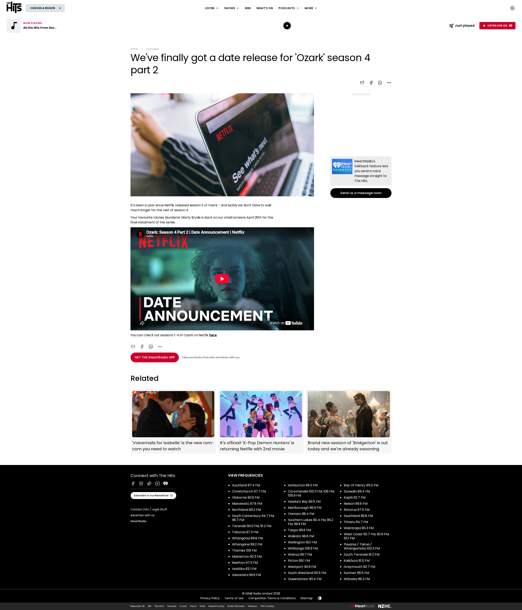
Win (248, 8)
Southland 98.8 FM (358, 515)
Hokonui (252, 606)
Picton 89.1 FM (299, 560)
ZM (149, 606)
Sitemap (307, 598)
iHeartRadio (138, 521)
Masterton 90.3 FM (247, 556)
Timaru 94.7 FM (356, 522)
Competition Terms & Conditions (272, 598)
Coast (183, 606)
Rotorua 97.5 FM (356, 509)
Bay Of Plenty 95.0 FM (361, 485)
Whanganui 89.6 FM (247, 538)
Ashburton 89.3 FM (302, 485)
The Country (267, 606)
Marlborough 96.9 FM (304, 507)
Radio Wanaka (236, 606)
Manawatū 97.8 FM (247, 503)
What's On (264, 8)
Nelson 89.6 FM (355, 503)
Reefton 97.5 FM (245, 562)
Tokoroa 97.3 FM (245, 532)
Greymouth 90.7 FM (359, 566)
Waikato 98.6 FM (301, 536)
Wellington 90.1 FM (302, 542)
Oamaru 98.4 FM (301, 513)
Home (134, 49)
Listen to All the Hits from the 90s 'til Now (33, 26)
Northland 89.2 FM (246, 509)
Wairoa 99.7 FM (300, 554)
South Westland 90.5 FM (307, 572)
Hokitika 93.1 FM (244, 568)
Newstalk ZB (137, 606)
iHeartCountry (216, 606)
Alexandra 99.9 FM (246, 575)
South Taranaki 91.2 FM (361, 554)
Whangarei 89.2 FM (247, 544)
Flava (193, 606)
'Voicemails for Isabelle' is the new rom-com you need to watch (173, 421)
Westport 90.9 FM (302, 566)
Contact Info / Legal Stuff (148, 509)
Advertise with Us (142, 515)
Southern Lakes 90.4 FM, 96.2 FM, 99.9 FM (310, 522)
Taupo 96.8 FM (299, 530)
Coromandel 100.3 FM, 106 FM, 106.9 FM (311, 493)
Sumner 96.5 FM (356, 572)
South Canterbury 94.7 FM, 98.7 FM (253, 517)
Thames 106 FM (244, 550)
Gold (202, 606)
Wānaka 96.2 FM (357, 579)
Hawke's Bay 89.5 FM (304, 501)
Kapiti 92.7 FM (354, 497)
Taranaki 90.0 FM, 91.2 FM (251, 526)
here (213, 335)
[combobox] (389, 82)
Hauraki (171, 606)
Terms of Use (234, 598)
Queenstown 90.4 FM (304, 579)
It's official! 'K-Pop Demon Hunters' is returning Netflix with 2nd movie (261, 421)
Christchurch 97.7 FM (249, 491)
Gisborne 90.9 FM (245, 497)
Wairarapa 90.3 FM (359, 528)
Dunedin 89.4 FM (357, 491)
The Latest (152, 49)
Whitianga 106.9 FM (303, 548)
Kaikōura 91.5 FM (356, 560)
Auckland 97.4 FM (246, 485)
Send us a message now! (361, 177)
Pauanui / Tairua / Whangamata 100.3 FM (362, 546)
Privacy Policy (210, 598)
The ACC (159, 606)
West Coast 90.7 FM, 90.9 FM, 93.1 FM (366, 536)
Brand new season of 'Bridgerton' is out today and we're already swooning (349, 421)
